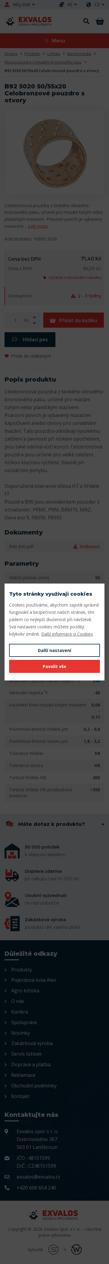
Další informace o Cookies (67, 634)
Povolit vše (54, 666)
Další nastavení (54, 650)
